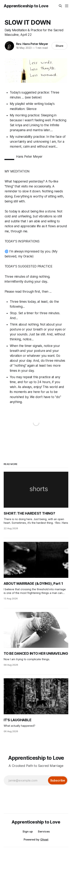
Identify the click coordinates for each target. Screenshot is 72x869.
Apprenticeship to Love (26, 6)
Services (44, 831)
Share (60, 45)
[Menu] (67, 6)
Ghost (44, 839)
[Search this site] (60, 6)
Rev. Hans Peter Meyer (32, 44)
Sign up (28, 831)
